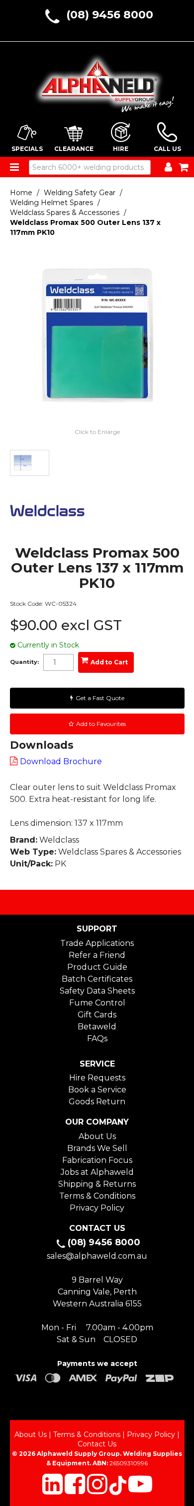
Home (21, 192)
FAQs (97, 1038)
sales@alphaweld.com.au (97, 1256)
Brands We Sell (97, 1148)
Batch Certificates (97, 979)
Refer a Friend (97, 955)
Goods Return (97, 1101)
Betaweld (97, 1026)
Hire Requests (97, 1077)
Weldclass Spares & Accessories (64, 212)
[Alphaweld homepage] (97, 79)
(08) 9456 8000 (109, 14)
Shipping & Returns (97, 1184)
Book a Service (97, 1089)
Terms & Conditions (97, 1196)
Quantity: (24, 662)
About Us (97, 1136)
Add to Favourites (101, 723)
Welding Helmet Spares (51, 202)
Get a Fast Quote (100, 698)
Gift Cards (97, 1014)
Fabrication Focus (97, 1160)
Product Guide (97, 967)
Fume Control (97, 1002)
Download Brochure (61, 761)
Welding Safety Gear (79, 192)
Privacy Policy (97, 1208)
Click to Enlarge (97, 431)
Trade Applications (97, 943)
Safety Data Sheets (97, 991)
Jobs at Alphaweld (97, 1172)
